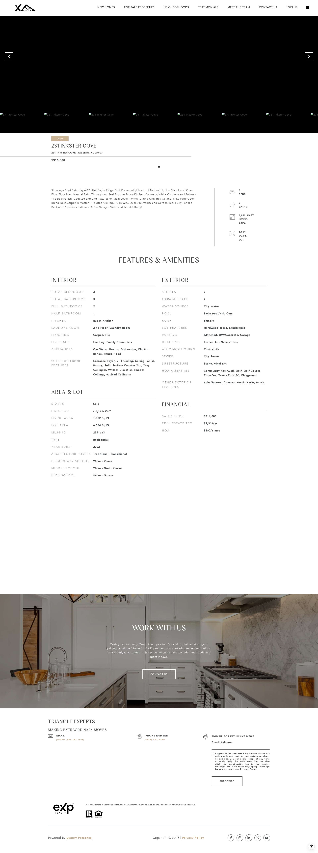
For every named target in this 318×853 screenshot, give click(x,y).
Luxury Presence (79, 837)
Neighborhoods (176, 7)
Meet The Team (239, 7)
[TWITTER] (257, 837)
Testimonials (208, 7)
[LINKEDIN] (248, 837)
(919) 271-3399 (155, 739)
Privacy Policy (248, 769)
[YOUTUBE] (266, 837)
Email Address (222, 742)
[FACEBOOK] (231, 837)
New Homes (106, 7)
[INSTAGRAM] (240, 837)
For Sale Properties (139, 7)
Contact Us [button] (159, 674)
